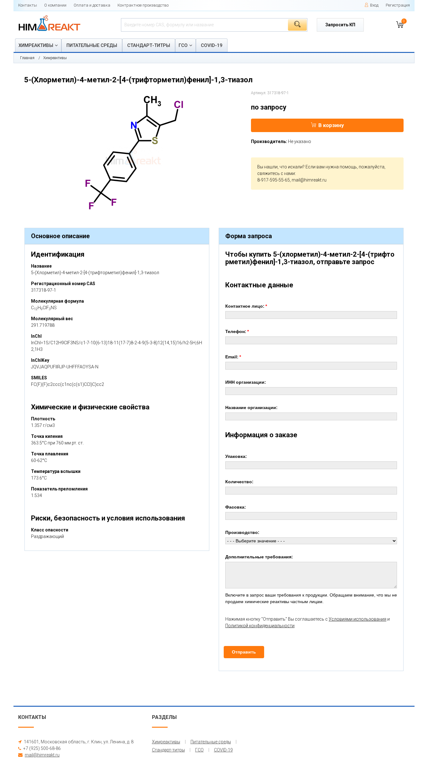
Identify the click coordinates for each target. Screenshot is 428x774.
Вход (374, 5)
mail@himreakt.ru (309, 179)
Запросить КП (340, 24)
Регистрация (398, 5)
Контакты (27, 5)
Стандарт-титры (148, 45)
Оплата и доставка (92, 5)
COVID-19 (211, 45)
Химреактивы (35, 45)
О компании (55, 5)
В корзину (331, 125)
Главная (27, 58)
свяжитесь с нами (276, 173)
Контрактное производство (143, 5)
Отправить (244, 651)
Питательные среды (91, 45)
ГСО (183, 45)
